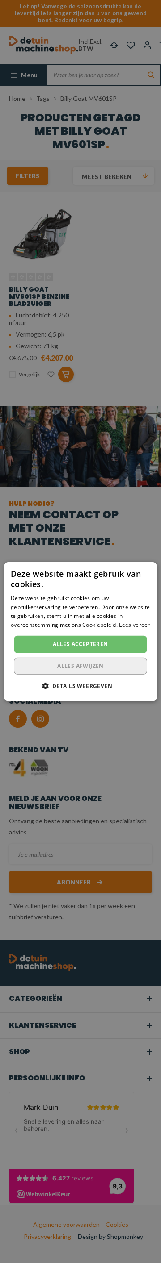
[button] (80, 685)
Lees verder (134, 624)
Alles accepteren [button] (80, 644)
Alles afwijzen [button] (80, 666)
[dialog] (80, 631)
